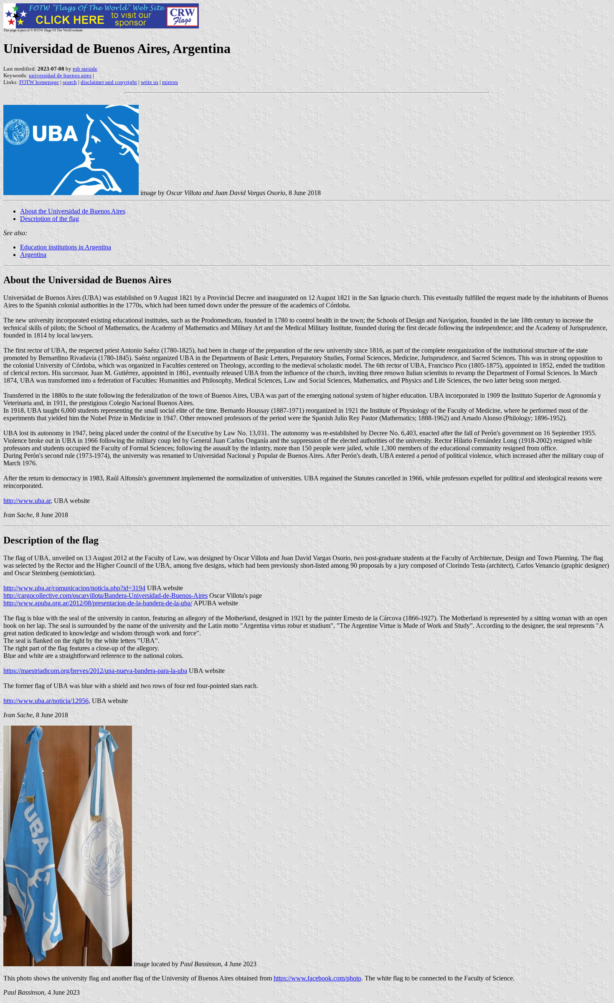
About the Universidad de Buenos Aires (72, 211)
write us (149, 82)
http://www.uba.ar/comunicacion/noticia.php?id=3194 (74, 588)
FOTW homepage (39, 82)
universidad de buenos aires (60, 75)
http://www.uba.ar (27, 500)
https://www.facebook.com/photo (317, 978)
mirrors (170, 82)
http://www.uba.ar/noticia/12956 (46, 700)
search (70, 82)
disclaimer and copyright (109, 82)
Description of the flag (49, 218)
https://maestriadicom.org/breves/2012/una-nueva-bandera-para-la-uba (95, 670)
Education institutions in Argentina (65, 247)
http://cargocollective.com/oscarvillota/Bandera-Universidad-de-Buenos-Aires (105, 595)
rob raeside (85, 69)
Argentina (33, 254)
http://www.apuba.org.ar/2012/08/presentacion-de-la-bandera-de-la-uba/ (97, 603)
